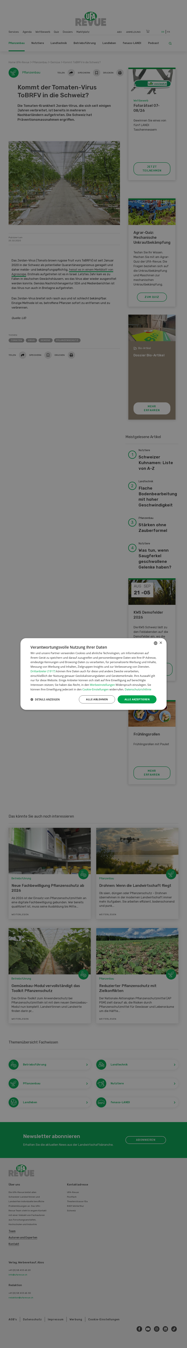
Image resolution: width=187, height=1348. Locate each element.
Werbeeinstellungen (102, 685)
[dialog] (93, 674)
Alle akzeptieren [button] (137, 699)
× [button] (160, 642)
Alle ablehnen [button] (97, 699)
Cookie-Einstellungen (95, 689)
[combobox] (155, 643)
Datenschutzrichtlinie (138, 689)
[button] (45, 699)
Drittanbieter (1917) (42, 671)
